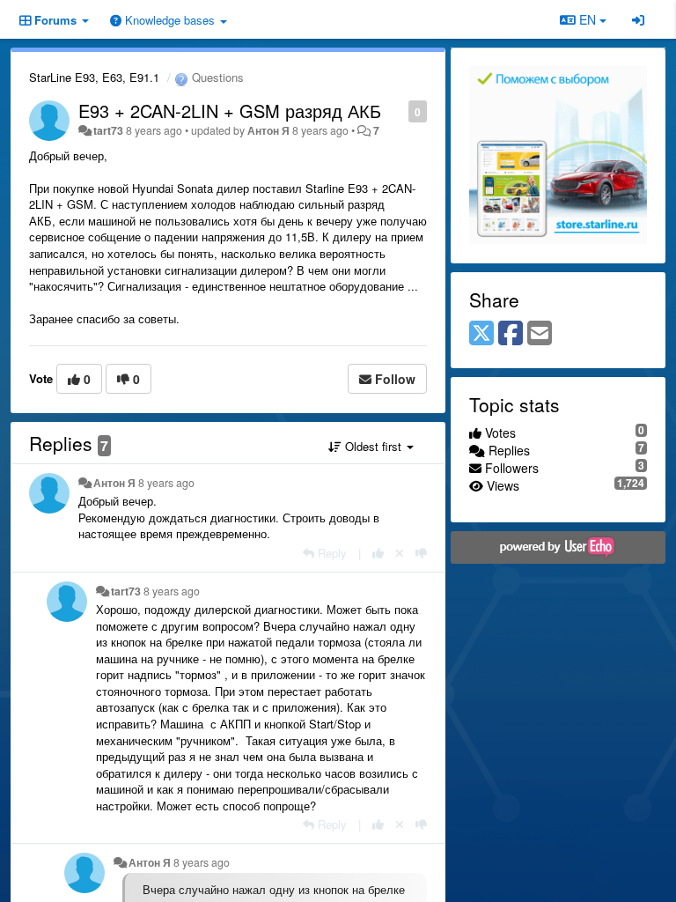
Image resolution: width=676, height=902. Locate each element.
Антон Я (268, 130)
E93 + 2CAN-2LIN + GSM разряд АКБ (229, 110)
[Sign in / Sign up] (638, 19)
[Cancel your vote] (399, 552)
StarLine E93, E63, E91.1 (94, 77)
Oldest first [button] (373, 446)
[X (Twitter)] (481, 334)
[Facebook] (510, 334)
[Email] (539, 334)
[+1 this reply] (378, 552)
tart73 (108, 130)
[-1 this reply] (421, 552)
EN (587, 19)
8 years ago (166, 483)
